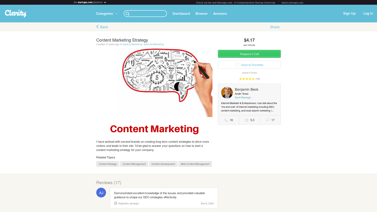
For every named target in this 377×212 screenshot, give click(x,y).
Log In (368, 13)
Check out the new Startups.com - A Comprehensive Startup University (235, 2)
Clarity (115, 203)
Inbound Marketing (154, 44)
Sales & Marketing (132, 44)
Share (275, 26)
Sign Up (349, 13)
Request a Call (249, 54)
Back (104, 26)
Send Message (243, 97)
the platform (88, 1)
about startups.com (292, 2)
